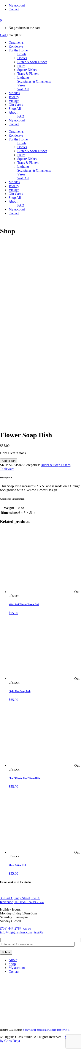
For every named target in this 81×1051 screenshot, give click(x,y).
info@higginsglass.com (21, 932)
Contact (14, 9)
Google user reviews (46, 1029)
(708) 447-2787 (15, 928)
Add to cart (9, 460)
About (13, 960)
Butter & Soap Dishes (55, 465)
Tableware (7, 469)
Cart (3, 35)
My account (17, 5)
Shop (12, 964)
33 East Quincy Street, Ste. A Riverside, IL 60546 (22, 900)
